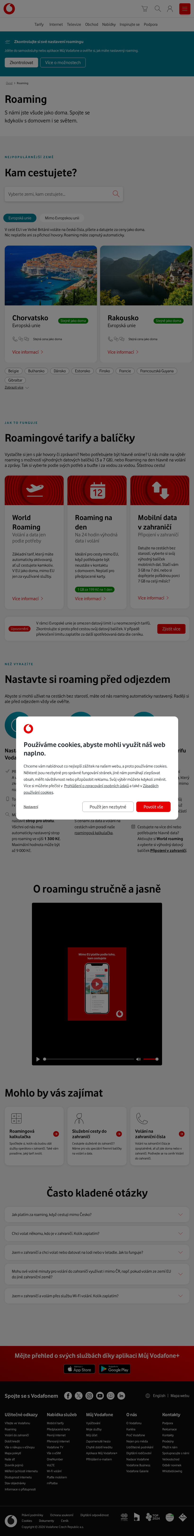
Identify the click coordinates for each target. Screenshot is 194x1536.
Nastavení (31, 807)
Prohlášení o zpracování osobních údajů (96, 785)
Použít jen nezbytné (108, 806)
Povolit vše (153, 806)
